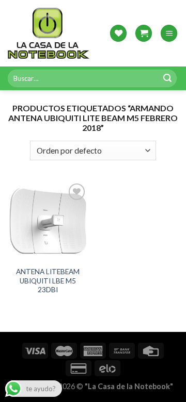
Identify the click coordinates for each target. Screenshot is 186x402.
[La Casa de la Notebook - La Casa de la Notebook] (48, 33)
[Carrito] (143, 33)
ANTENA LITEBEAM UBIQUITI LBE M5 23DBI (48, 280)
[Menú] (169, 33)
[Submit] (167, 78)
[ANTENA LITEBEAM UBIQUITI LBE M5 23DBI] (48, 221)
